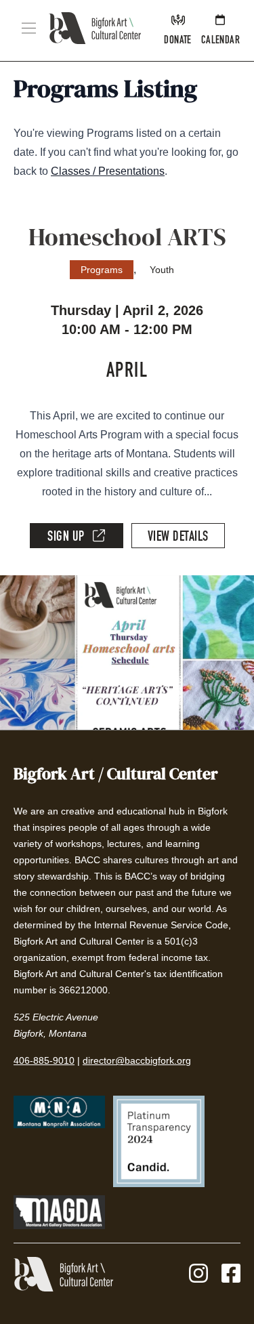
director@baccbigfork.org (137, 1060)
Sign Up (66, 538)
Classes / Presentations (108, 171)
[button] (29, 28)
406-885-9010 (44, 1060)
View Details (178, 538)
